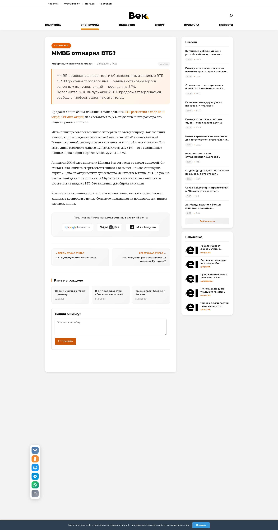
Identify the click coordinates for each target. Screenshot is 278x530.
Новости (53, 3)
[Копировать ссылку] (35, 493)
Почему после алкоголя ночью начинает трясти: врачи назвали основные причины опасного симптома (205, 70)
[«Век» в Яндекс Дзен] (109, 227)
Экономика (90, 24)
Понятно (201, 525)
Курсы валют (72, 3)
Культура (191, 24)
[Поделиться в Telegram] (35, 476)
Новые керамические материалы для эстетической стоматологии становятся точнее (206, 138)
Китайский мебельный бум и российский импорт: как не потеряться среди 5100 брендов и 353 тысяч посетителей (207, 53)
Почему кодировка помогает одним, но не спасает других (203, 121)
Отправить (65, 341)
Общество (127, 24)
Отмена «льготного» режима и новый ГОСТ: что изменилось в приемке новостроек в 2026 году (206, 87)
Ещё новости (207, 221)
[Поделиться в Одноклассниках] (35, 458)
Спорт (159, 24)
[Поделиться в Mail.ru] (35, 467)
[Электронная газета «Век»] (139, 15)
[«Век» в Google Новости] (77, 227)
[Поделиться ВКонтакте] (35, 450)
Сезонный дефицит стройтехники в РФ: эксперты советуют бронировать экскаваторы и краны (206, 189)
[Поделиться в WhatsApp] (35, 484)
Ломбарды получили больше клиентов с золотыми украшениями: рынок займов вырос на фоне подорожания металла (203, 206)
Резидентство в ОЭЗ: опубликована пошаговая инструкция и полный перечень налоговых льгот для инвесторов (206, 155)
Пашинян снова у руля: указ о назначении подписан (203, 104)
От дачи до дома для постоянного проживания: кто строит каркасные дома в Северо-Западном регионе (207, 172)
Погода (90, 3)
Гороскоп (106, 3)
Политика (53, 24)
